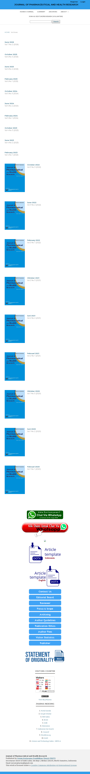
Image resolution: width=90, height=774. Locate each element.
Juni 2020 (31, 429)
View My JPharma (45, 700)
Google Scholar (45, 714)
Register (74, 2)
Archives (53, 12)
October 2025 (11, 54)
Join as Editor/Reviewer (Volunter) (46, 16)
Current (41, 12)
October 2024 (11, 91)
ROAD (46, 720)
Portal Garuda (46, 711)
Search (55, 21)
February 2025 (11, 79)
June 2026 (9, 42)
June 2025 (9, 67)
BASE (46, 738)
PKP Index (46, 717)
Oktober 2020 (33, 391)
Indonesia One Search (46, 729)
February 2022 (33, 240)
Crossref (46, 732)
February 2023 (11, 153)
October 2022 (33, 165)
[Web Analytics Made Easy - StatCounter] (45, 697)
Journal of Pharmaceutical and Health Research (46, 4)
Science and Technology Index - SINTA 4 (46, 741)
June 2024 (9, 103)
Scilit (45, 723)
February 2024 (11, 116)
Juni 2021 (31, 316)
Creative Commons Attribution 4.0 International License (54, 765)
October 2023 (11, 128)
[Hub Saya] (45, 518)
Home (7, 32)
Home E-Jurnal (27, 12)
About (64, 12)
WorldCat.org (46, 735)
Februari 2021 (33, 353)
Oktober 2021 (33, 278)
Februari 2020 (33, 467)
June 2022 (31, 203)
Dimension (46, 726)
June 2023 (9, 140)
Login (83, 2)
